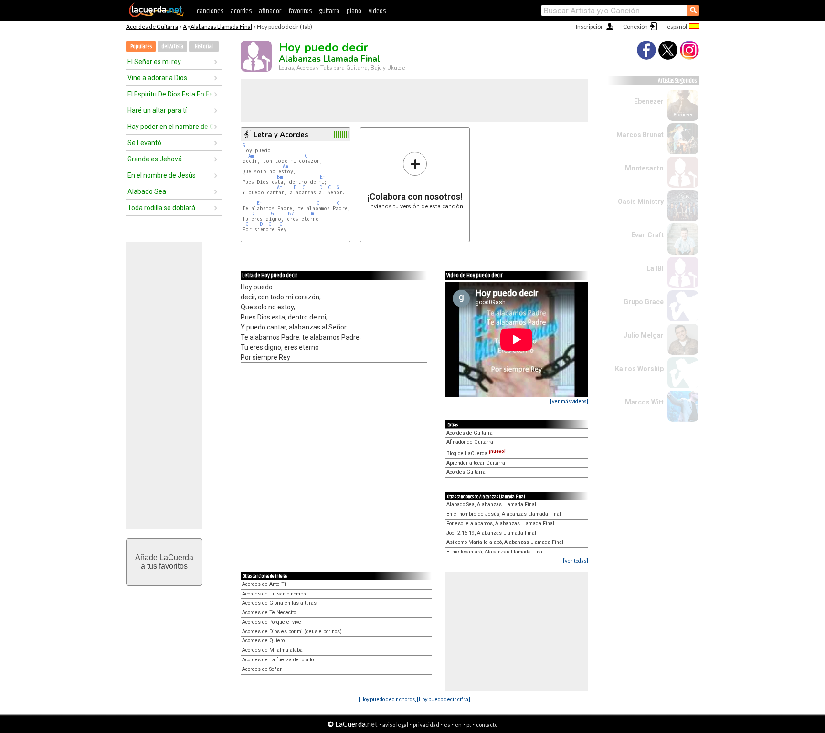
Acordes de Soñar (262, 669)
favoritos (300, 11)
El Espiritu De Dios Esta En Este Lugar (170, 94)
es (447, 725)
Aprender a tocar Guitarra (475, 463)
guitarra (329, 11)
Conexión (635, 26)
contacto (486, 725)
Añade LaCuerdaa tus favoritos (164, 561)
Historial (204, 46)
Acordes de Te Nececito (269, 612)
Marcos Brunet (640, 134)
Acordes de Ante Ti (264, 584)
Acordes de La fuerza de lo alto (278, 660)
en (458, 725)
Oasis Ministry (641, 201)
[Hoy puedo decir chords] (388, 699)
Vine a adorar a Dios (157, 78)
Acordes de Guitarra (152, 26)
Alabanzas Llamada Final (221, 26)
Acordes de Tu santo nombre (275, 594)
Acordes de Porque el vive (271, 622)
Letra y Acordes (281, 134)
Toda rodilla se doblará (161, 208)
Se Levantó (144, 143)
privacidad (426, 725)
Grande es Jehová (154, 159)
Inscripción (590, 26)
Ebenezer (649, 101)
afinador (270, 11)
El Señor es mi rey (154, 61)
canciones (210, 11)
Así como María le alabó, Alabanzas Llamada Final (504, 542)
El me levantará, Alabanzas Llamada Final (495, 552)
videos (377, 11)
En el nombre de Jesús (161, 175)
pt (468, 725)
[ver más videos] (569, 401)
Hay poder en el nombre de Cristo (170, 126)
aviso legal (395, 725)
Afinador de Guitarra (469, 442)
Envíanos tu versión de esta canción (415, 180)
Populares (141, 46)
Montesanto (644, 168)
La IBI (655, 268)
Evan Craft (647, 235)
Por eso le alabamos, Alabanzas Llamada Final (500, 524)
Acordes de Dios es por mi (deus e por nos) (292, 631)
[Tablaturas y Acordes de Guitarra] (156, 15)
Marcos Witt (644, 402)
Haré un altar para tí (157, 110)
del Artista (172, 46)
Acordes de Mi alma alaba (272, 650)
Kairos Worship (639, 368)
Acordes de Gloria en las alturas (279, 603)
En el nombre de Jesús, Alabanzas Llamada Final (503, 514)
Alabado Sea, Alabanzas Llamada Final (491, 504)
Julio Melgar (644, 335)
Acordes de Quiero (263, 640)
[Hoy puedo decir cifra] (443, 699)
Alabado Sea (146, 191)
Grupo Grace (644, 302)
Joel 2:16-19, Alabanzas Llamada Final (491, 533)
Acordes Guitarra (466, 472)
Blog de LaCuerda (476, 453)
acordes (241, 11)
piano (354, 11)
